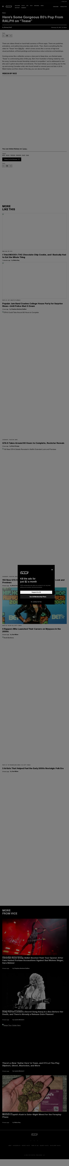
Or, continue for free (36, 601)
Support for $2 (36, 592)
